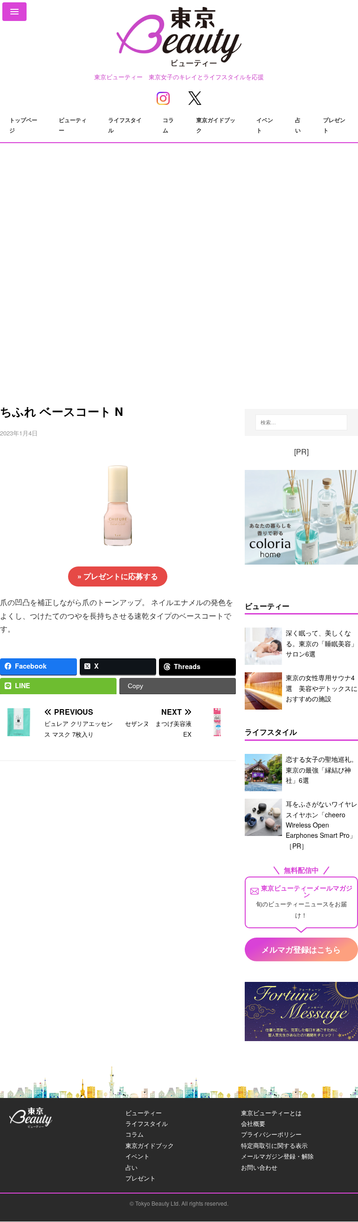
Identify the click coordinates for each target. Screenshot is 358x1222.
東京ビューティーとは (271, 1112)
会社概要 (253, 1123)
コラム (168, 125)
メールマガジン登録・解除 (277, 1156)
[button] (14, 11)
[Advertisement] (179, 306)
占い (298, 125)
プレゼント (334, 125)
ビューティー (73, 125)
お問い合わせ (259, 1167)
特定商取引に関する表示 (274, 1145)
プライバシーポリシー (271, 1134)
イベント (264, 125)
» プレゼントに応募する (117, 576)
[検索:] (301, 422)
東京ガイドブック (215, 125)
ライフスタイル (125, 125)
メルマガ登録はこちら (301, 949)
